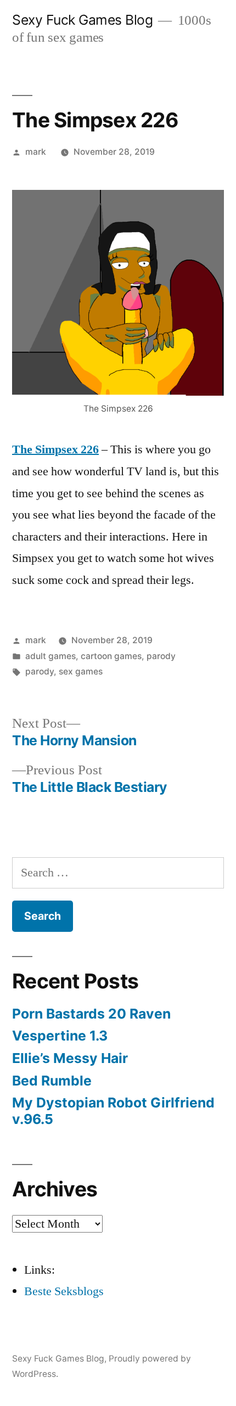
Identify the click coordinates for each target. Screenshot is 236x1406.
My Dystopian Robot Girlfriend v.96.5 (113, 1110)
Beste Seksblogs (64, 1291)
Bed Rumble (52, 1080)
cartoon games (111, 656)
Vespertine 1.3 (60, 1035)
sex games (81, 671)
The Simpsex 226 (55, 449)
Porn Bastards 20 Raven (91, 1013)
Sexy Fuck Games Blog (82, 20)
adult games (50, 656)
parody (161, 656)
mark (35, 152)
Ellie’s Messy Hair (70, 1058)
